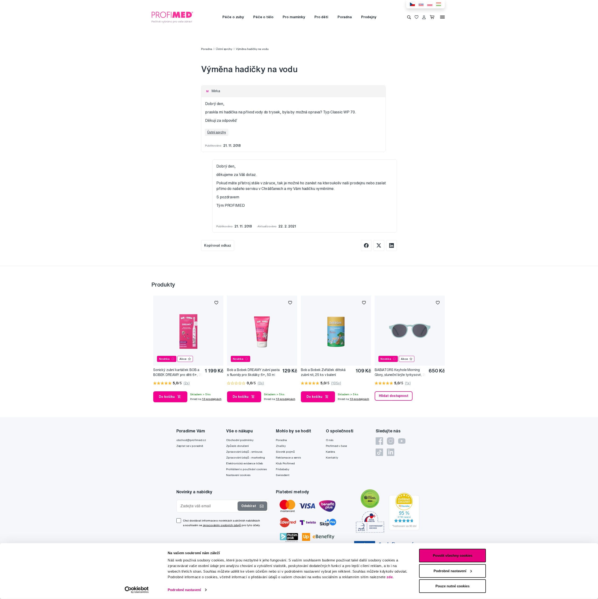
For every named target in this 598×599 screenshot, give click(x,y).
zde (390, 577)
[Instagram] (390, 441)
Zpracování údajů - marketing (245, 457)
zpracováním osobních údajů (222, 525)
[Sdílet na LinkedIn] (391, 245)
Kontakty (332, 457)
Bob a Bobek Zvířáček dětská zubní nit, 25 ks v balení (323, 372)
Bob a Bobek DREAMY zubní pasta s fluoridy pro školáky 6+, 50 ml (253, 372)
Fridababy (282, 469)
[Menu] (442, 17)
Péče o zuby (233, 17)
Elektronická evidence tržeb (244, 463)
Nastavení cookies (238, 474)
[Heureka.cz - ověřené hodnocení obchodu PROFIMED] (404, 511)
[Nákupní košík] (433, 17)
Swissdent (282, 474)
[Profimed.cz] (172, 16)
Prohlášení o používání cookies (246, 469)
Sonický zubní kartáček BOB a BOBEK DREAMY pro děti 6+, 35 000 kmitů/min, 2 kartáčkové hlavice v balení (178, 372)
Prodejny (368, 17)
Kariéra (330, 451)
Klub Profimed (285, 463)
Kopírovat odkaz (217, 245)
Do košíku (167, 396)
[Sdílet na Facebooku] (366, 245)
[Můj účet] (424, 17)
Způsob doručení (237, 445)
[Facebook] (379, 441)
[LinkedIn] (390, 452)
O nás (329, 439)
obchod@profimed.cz (191, 439)
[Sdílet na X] (379, 245)
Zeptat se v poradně (189, 445)
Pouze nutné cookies (452, 586)
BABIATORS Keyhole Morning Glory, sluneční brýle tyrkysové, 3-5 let (400, 372)
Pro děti (321, 17)
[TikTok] (379, 452)
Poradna (345, 17)
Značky (280, 445)
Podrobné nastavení (184, 590)
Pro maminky (294, 17)
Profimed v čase (336, 445)
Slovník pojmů (285, 451)
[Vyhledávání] (409, 17)
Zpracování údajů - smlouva (244, 451)
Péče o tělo (263, 17)
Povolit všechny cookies (452, 555)
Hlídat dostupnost (393, 395)
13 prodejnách (211, 398)
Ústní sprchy (224, 48)
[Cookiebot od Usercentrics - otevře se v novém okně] (136, 589)
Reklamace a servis (288, 457)
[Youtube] (402, 441)
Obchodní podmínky (239, 439)
